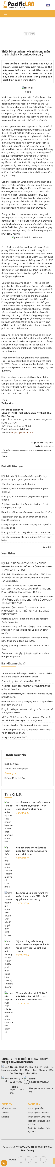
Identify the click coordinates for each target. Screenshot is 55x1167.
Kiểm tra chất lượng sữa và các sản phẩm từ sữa (26, 512)
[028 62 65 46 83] (4, 1163)
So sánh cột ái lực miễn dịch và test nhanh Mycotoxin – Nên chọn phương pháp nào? (33, 805)
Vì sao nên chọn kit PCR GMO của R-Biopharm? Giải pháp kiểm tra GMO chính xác (31, 996)
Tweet (4, 456)
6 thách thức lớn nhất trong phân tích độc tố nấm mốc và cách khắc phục (31, 851)
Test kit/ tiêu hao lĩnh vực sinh (39, 1129)
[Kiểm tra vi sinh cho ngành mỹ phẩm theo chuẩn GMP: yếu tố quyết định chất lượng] (9, 913)
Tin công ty (10, 773)
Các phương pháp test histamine (18, 484)
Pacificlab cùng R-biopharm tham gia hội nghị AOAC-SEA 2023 (24, 620)
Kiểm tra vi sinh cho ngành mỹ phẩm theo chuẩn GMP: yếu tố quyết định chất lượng (32, 896)
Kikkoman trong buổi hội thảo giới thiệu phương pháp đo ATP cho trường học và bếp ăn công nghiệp (26, 630)
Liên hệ (5, 1116)
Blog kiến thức (12, 764)
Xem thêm (8, 553)
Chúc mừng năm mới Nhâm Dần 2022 (20, 681)
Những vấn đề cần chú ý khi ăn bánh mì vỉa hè (25, 532)
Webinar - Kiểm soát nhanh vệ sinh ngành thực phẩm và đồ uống (25, 687)
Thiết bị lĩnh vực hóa (38, 1112)
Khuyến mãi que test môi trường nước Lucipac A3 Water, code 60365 (27, 710)
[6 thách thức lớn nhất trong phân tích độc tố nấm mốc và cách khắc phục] (9, 867)
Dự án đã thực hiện (15, 778)
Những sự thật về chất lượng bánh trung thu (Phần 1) (24, 498)
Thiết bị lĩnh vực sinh (39, 1116)
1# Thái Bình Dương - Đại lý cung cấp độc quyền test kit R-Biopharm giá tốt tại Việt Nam (26, 718)
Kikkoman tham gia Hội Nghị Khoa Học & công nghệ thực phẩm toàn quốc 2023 (24, 639)
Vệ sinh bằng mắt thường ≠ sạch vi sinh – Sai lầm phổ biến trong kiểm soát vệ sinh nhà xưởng (32, 946)
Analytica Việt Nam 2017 (14, 737)
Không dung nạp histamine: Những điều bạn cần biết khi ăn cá (26, 526)
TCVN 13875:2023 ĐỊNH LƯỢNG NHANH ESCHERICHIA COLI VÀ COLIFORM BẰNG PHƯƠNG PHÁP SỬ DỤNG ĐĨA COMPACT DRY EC (26, 589)
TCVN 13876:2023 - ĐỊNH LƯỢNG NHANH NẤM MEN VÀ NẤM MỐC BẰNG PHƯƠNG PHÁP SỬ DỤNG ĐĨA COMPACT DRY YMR (27, 600)
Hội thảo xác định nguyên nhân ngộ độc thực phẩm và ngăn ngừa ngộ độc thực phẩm (24, 477)
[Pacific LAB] (18, 5)
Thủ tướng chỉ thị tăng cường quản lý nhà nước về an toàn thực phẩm (26, 731)
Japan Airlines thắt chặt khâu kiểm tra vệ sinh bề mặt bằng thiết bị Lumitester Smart (26, 675)
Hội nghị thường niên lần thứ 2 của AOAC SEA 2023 (25, 647)
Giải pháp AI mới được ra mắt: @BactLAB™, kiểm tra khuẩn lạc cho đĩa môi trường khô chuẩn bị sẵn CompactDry (26, 577)
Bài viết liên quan (12, 466)
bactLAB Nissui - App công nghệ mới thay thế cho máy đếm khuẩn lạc (27, 703)
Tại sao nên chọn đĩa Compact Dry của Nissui (24, 725)
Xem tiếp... (48, 547)
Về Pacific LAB (8, 1108)
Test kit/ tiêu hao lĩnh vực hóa (39, 1122)
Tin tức (5, 1112)
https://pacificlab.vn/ (22, 432)
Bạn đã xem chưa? (13, 664)
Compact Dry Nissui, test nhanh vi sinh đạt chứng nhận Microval (26, 695)
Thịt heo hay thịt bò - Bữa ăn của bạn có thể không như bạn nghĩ (24, 505)
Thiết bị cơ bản (36, 1108)
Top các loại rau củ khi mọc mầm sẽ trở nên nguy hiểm (26, 538)
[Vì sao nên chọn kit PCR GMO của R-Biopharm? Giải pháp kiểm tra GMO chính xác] (9, 1012)
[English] (48, 5)
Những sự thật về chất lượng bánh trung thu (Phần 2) (24, 490)
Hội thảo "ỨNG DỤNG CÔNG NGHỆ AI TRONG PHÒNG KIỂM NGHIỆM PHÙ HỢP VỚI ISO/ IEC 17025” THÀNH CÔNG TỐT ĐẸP (27, 566)
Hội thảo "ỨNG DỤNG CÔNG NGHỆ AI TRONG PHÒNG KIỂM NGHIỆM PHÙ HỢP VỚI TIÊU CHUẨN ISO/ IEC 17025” (25, 611)
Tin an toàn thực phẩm (16, 768)
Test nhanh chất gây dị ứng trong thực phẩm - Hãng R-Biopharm (25, 518)
